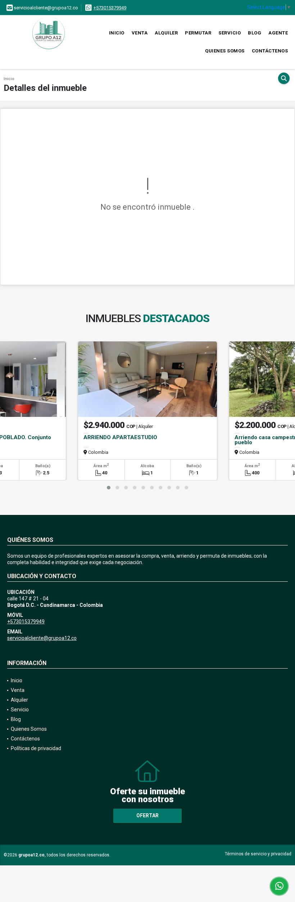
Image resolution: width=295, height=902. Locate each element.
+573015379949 (110, 7)
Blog (254, 33)
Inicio (116, 33)
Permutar (198, 33)
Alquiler (166, 33)
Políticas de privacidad (36, 748)
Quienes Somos (225, 51)
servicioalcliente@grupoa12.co (42, 638)
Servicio (229, 33)
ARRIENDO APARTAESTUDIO (120, 437)
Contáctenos (270, 51)
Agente (278, 33)
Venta (140, 33)
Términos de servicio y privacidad (258, 853)
